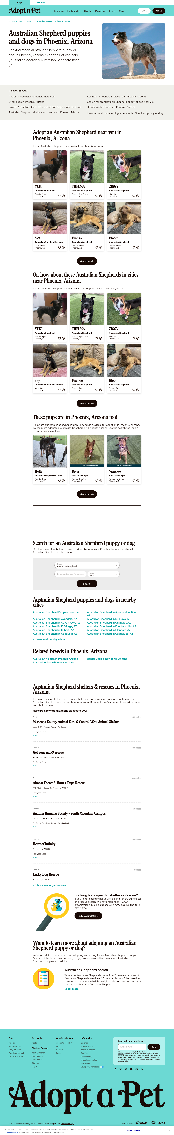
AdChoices (85, 1063)
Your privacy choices (90, 1067)
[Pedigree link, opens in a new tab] (153, 1123)
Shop (121, 11)
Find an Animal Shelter (88, 916)
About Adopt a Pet (64, 1043)
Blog (58, 1046)
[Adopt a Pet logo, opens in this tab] (87, 1099)
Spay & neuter (15, 1050)
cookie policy (12, 1132)
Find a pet (13, 1043)
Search (87, 583)
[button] (59, 195)
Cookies (84, 1053)
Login (144, 11)
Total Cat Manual (16, 1056)
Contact (59, 1050)
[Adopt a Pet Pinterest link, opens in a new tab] (126, 1069)
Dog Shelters (37, 1056)
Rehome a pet (15, 1046)
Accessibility (86, 1056)
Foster (112, 11)
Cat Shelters (37, 1059)
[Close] (170, 1130)
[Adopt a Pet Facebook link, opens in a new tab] (115, 1069)
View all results (87, 261)
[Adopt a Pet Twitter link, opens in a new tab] (121, 1069)
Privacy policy (87, 1046)
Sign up (159, 11)
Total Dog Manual (16, 1053)
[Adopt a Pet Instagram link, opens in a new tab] (137, 1069)
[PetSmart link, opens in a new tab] (141, 1122)
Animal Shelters (39, 1053)
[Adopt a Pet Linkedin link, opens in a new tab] (142, 1069)
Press (58, 1053)
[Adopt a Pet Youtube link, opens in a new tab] (132, 1069)
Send (154, 1047)
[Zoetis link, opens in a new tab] (161, 1122)
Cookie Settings (67, 1124)
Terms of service (88, 1050)
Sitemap (84, 1043)
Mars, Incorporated (89, 1060)
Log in (34, 1066)
